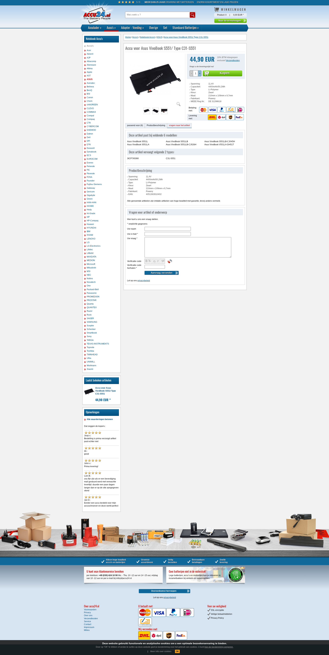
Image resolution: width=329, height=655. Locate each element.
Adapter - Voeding (132, 27)
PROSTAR (91, 300)
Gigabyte (91, 195)
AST (89, 76)
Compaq (91, 119)
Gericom (91, 191)
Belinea (90, 86)
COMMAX (91, 112)
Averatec (91, 83)
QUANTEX (92, 307)
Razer (89, 311)
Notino (90, 278)
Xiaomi (90, 369)
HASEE (90, 206)
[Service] (221, 109)
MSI (88, 271)
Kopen (224, 73)
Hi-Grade (91, 213)
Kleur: (193, 92)
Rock (89, 315)
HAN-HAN (91, 202)
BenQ (89, 90)
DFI (88, 141)
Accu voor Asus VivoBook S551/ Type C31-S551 (105, 391)
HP (88, 217)
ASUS (90, 79)
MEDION (91, 260)
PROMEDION (93, 296)
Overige (153, 27)
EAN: (130, 194)
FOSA (89, 177)
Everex (90, 163)
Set (165, 27)
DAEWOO (91, 130)
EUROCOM (92, 159)
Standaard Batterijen (186, 27)
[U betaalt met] (145, 616)
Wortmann (91, 365)
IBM (88, 231)
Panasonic (92, 293)
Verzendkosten (233, 60)
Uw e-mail (132, 234)
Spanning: (195, 84)
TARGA (90, 340)
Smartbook (92, 333)
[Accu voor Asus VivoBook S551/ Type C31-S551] (155, 104)
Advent (90, 54)
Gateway (91, 188)
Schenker (91, 329)
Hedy (89, 209)
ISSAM (90, 235)
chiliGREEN (92, 104)
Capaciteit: (196, 86)
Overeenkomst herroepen (163, 591)
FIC (88, 170)
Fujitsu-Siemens (94, 184)
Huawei (90, 224)
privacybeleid (143, 280)
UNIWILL (91, 362)
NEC (89, 275)
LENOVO (91, 239)
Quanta (90, 304)
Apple (89, 72)
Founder (91, 181)
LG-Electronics (93, 246)
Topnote (90, 347)
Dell (88, 137)
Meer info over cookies (160, 651)
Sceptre (90, 325)
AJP (88, 58)
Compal (90, 115)
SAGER (90, 318)
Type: (193, 89)
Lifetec (90, 249)
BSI (88, 94)
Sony (89, 336)
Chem (89, 101)
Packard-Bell (93, 289)
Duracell (91, 148)
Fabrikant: (195, 98)
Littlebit (90, 253)
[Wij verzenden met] (162, 639)
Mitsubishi (91, 268)
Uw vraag (132, 238)
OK (177, 651)
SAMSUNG (92, 322)
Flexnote (91, 173)
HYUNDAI (91, 228)
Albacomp (91, 61)
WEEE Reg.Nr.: (198, 101)
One (89, 286)
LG (88, 242)
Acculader (94, 27)
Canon (90, 97)
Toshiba (90, 351)
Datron (90, 134)
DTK (89, 144)
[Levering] (225, 117)
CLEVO (90, 108)
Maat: (193, 95)
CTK (89, 123)
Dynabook (91, 152)
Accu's (111, 27)
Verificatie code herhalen (134, 266)
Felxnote (91, 166)
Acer (89, 50)
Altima (90, 68)
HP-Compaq (92, 220)
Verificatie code (134, 261)
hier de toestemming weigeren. (219, 647)
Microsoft (91, 264)
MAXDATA (91, 257)
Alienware (91, 65)
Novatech (91, 282)
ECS (89, 155)
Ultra (89, 358)
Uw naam (131, 229)
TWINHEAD (92, 354)
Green (90, 199)
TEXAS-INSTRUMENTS (98, 344)
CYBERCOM (93, 126)
